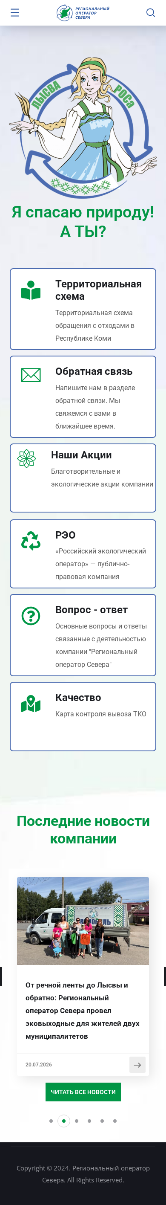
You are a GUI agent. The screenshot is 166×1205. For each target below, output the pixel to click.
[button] (51, 1121)
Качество (78, 698)
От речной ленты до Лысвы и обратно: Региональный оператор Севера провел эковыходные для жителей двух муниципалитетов (83, 1010)
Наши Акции (81, 455)
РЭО (65, 535)
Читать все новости (83, 1092)
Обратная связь (93, 371)
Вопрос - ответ (91, 610)
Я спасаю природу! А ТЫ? (83, 222)
